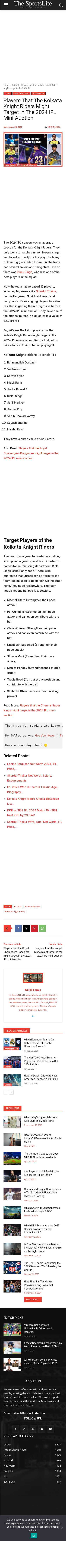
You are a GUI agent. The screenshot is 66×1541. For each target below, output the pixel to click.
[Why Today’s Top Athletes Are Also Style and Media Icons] (12, 1122)
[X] (26, 928)
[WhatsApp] (42, 928)
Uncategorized (38, 93)
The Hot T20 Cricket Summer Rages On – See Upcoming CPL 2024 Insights (41, 1061)
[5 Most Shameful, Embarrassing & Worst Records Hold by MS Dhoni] (12, 1347)
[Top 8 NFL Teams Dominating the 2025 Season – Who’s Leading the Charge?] (12, 1267)
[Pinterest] (34, 928)
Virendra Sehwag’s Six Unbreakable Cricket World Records (38, 1328)
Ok (34, 1535)
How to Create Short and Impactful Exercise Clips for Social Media (43, 1138)
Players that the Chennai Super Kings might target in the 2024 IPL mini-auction (32, 710)
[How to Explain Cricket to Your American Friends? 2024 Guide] (12, 1080)
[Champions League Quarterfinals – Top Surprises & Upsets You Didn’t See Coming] (12, 1194)
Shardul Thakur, (46, 291)
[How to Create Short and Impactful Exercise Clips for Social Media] (12, 1139)
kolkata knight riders (15, 911)
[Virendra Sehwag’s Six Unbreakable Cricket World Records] (12, 1329)
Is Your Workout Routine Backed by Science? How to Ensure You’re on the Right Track (43, 1248)
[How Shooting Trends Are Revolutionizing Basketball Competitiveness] (12, 1286)
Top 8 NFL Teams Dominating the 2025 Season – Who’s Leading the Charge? (42, 1266)
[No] (61, 1528)
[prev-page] (6, 1092)
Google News (45, 735)
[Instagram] (24, 1428)
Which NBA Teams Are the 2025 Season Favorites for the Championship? (41, 1229)
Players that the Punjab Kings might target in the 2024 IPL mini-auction (48, 952)
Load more (31, 1299)
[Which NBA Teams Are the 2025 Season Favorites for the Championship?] (12, 1230)
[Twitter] (33, 1428)
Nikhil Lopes (54, 126)
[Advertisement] (33, 45)
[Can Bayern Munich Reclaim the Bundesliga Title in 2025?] (12, 1176)
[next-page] (11, 1092)
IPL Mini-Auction (32, 906)
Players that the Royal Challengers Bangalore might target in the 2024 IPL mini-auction (31, 453)
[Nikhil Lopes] (33, 978)
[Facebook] (18, 928)
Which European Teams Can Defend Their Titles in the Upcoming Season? (39, 1043)
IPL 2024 (17, 906)
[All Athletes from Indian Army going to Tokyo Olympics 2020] (12, 1364)
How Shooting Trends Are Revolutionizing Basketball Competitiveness (38, 1285)
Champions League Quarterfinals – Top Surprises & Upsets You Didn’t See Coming (42, 1192)
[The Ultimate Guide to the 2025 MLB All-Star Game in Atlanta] (12, 1158)
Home (7, 85)
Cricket (15, 85)
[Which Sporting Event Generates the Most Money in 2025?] (12, 1212)
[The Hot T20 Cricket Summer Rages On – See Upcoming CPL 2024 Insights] (12, 1062)
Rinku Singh (24, 272)
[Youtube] (50, 1428)
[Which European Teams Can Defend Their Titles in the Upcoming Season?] (12, 1044)
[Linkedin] (33, 1015)
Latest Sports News (21, 93)
